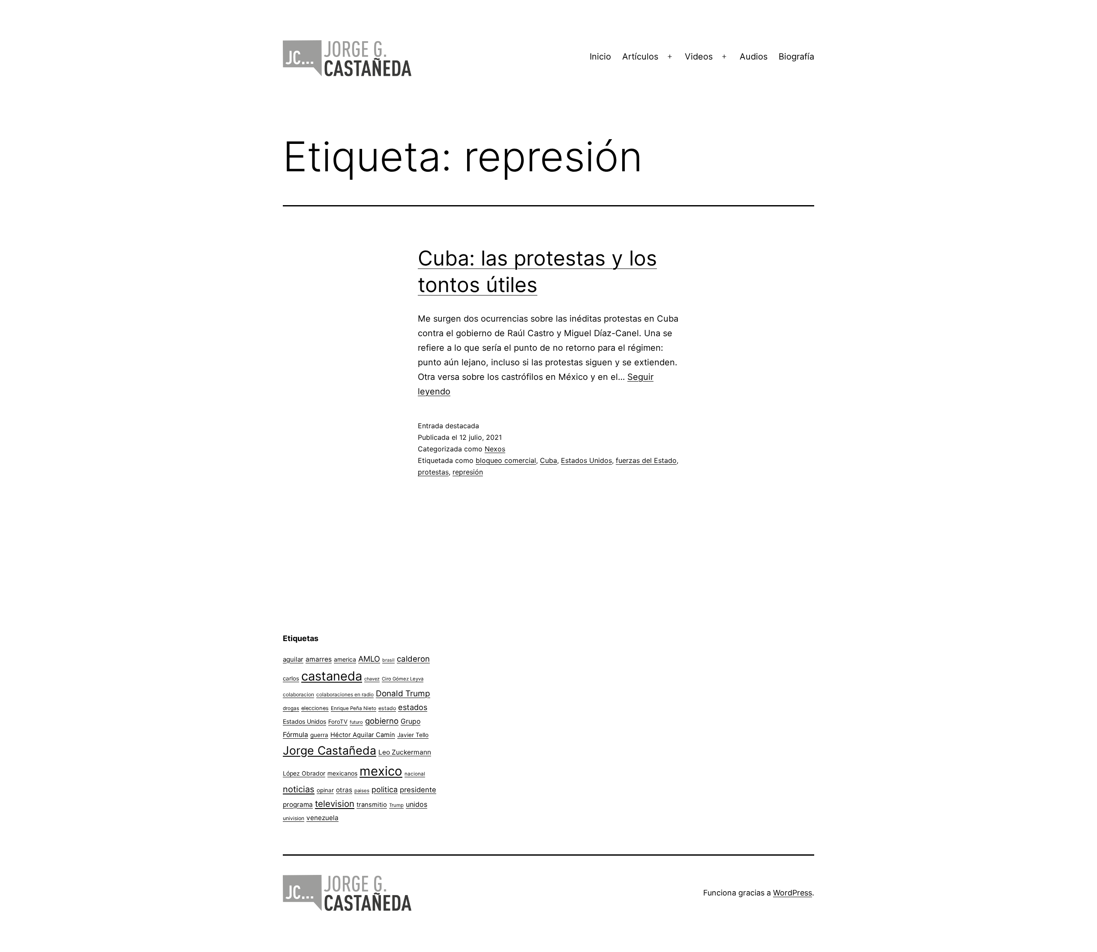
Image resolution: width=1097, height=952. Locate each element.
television (334, 803)
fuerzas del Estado (646, 460)
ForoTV (338, 721)
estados (412, 707)
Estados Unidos (586, 460)
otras (344, 790)
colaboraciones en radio (345, 694)
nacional (415, 774)
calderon (413, 659)
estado (387, 708)
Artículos (640, 56)
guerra (319, 734)
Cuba (548, 460)
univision (293, 818)
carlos (291, 678)
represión (468, 472)
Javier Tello (413, 734)
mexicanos (342, 773)
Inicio (600, 56)
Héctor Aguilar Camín (362, 735)
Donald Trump (403, 693)
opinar (325, 790)
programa (298, 804)
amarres (319, 659)
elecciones (315, 708)
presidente (418, 789)
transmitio (372, 805)
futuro (356, 722)
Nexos (495, 449)
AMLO (369, 658)
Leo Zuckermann (404, 752)
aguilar (293, 659)
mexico (381, 771)
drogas (291, 708)
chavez (372, 679)
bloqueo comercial (506, 460)
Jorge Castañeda (329, 750)
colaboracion (298, 694)
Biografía (796, 56)
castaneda (331, 675)
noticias (299, 789)
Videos (699, 56)
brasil (388, 660)
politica (385, 789)
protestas (433, 472)
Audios (753, 56)
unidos (416, 804)
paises (361, 791)
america (345, 659)
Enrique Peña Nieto (353, 708)
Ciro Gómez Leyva (402, 679)
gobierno (382, 721)
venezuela (322, 818)
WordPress (792, 892)
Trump (396, 805)
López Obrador (304, 773)
